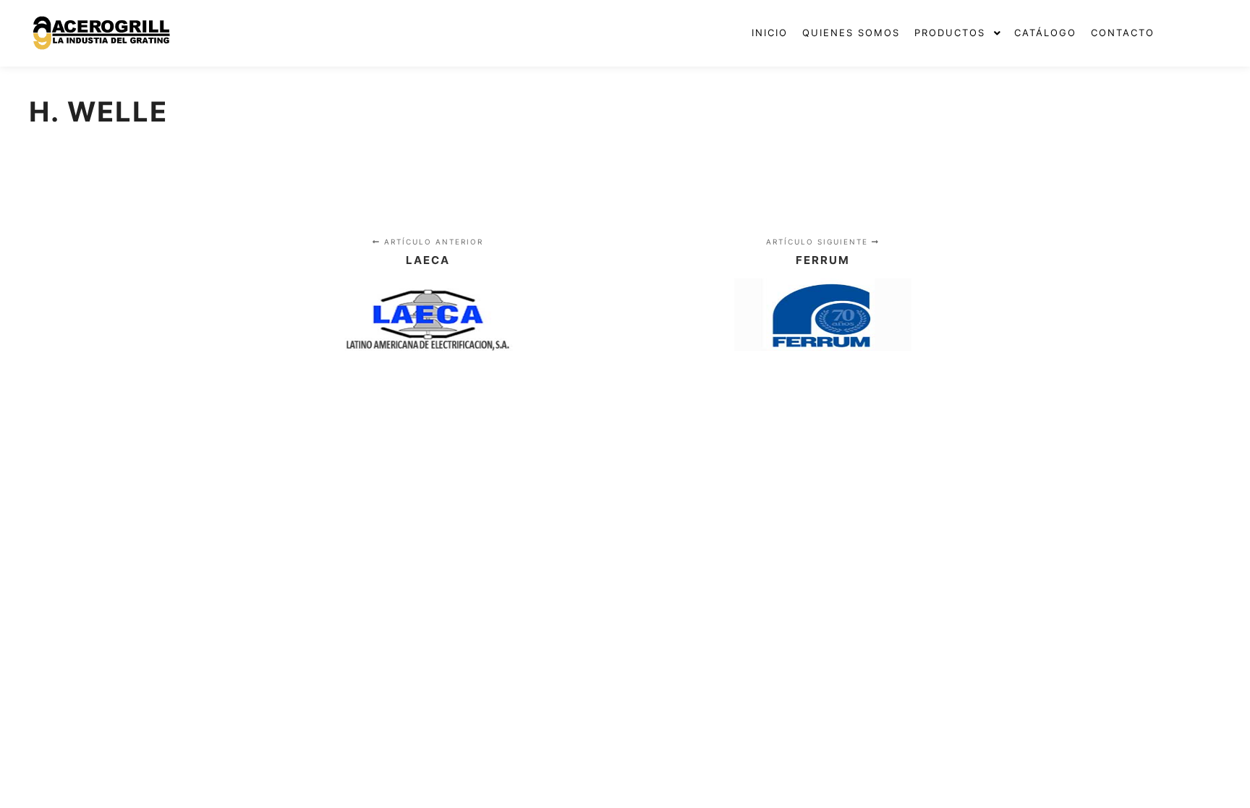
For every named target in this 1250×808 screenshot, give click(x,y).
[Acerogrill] (101, 33)
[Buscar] (1197, 33)
